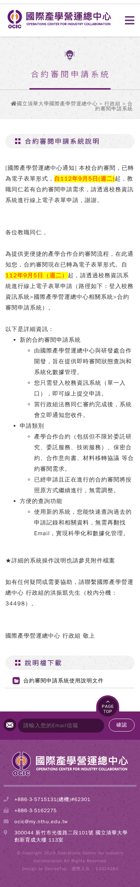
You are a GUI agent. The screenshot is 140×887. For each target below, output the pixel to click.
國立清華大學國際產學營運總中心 (57, 104)
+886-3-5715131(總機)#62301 (52, 799)
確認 (121, 725)
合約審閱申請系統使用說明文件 (63, 680)
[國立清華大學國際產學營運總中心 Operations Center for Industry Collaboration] (70, 775)
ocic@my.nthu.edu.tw (41, 822)
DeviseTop (56, 869)
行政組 (112, 104)
